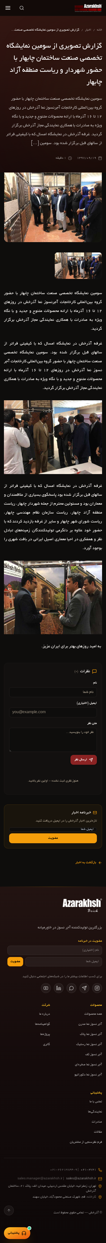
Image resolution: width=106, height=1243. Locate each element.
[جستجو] (21, 7)
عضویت (53, 838)
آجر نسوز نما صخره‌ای (88, 1065)
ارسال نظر (80, 760)
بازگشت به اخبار (85, 862)
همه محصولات (93, 1014)
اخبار (88, 30)
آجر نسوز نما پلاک (91, 1034)
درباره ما (44, 1014)
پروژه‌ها (45, 1034)
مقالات (98, 1132)
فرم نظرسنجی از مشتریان (86, 1142)
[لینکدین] (59, 988)
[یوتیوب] (46, 988)
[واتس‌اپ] (71, 988)
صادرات (97, 1122)
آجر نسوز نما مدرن (90, 1024)
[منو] (7, 7)
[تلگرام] (84, 988)
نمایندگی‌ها (95, 1112)
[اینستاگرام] (97, 988)
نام (95, 683)
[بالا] (9, 1210)
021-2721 (73, 1170)
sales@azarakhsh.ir (57, 1179)
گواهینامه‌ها (42, 1024)
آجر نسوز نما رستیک (89, 1044)
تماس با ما (95, 1102)
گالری (46, 1044)
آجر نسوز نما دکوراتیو (88, 1075)
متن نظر (92, 723)
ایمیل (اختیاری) (87, 703)
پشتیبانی (13, 1233)
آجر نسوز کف (93, 1054)
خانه (99, 30)
